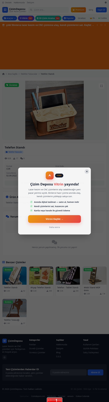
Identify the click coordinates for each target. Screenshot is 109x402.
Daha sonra (54, 227)
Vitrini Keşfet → (54, 219)
